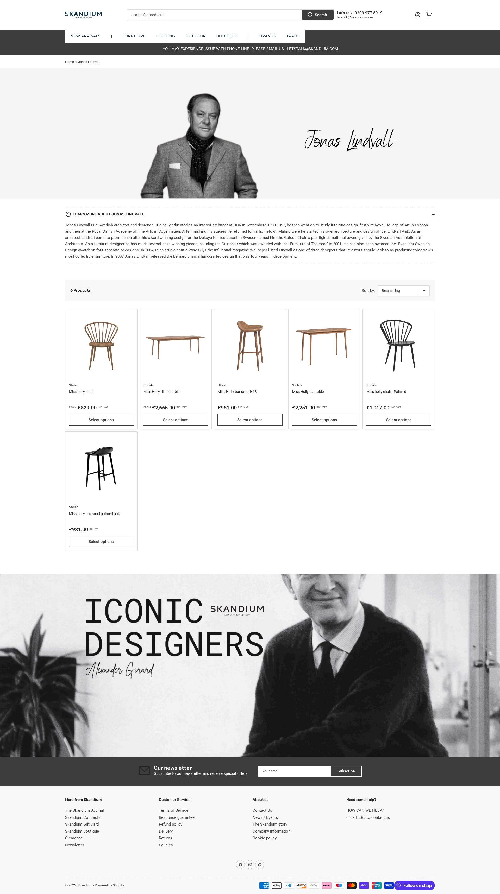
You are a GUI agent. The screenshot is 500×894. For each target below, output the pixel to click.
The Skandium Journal (84, 810)
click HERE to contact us (368, 817)
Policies (166, 845)
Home (69, 62)
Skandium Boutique (82, 831)
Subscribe (346, 771)
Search (321, 14)
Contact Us (262, 810)
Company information (271, 831)
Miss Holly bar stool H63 (237, 392)
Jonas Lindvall (88, 62)
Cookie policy (265, 838)
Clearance (74, 838)
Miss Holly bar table (308, 392)
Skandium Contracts (83, 817)
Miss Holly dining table (161, 392)
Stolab (73, 385)
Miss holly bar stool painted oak (94, 514)
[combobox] (230, 14)
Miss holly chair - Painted (386, 392)
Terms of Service (173, 810)
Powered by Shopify (109, 885)
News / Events (265, 817)
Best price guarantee (177, 817)
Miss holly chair (81, 392)
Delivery (166, 831)
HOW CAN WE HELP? (365, 810)
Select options (101, 419)
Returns (165, 838)
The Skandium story (270, 824)
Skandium (84, 885)
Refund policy (170, 824)
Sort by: (368, 290)
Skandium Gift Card (82, 824)
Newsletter (74, 845)
